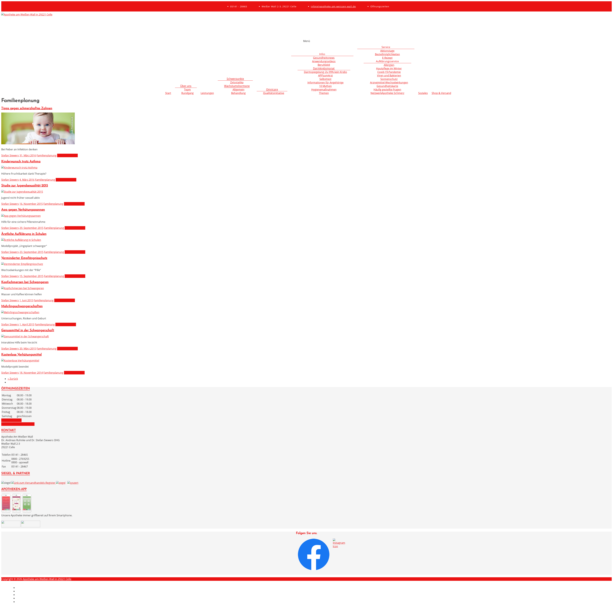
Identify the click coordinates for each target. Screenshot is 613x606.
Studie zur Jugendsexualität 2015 (24, 185)
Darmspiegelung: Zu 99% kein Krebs (325, 72)
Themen (324, 93)
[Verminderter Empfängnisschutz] (22, 264)
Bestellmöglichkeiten (387, 54)
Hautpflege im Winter (389, 68)
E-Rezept (387, 58)
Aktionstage (387, 51)
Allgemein (238, 89)
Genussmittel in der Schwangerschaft (27, 330)
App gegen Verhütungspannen (23, 209)
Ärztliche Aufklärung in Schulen (23, 234)
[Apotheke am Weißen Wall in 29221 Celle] (26, 14)
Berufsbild (324, 65)
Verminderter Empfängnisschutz (24, 258)
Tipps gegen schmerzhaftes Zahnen (26, 108)
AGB (19, 598)
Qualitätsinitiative (273, 93)
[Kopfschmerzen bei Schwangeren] (22, 288)
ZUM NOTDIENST (11, 420)
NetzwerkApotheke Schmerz (387, 93)
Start (168, 93)
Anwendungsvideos (324, 61)
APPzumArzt (325, 75)
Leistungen (207, 93)
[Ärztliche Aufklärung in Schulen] (21, 240)
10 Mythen (325, 86)
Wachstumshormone (237, 86)
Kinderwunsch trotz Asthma (21, 161)
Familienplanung (47, 155)
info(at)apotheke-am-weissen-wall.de (333, 6)
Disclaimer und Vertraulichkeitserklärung (41, 591)
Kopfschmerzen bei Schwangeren (25, 282)
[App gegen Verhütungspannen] (21, 216)
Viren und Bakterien (389, 75)
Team (187, 89)
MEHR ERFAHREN (67, 155)
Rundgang (187, 93)
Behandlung (238, 93)
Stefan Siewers (10, 155)
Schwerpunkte (235, 78)
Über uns (185, 86)
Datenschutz (24, 594)
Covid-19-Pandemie (389, 72)
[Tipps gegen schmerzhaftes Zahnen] (38, 143)
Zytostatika (236, 82)
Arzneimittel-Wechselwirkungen (389, 82)
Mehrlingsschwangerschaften (22, 306)
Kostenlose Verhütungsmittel (21, 354)
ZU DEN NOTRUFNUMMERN (17, 424)
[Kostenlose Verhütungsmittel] (20, 360)
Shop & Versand (441, 93)
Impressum (23, 587)
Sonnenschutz (388, 79)
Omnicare (272, 89)
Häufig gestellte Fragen (387, 89)
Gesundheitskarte (387, 86)
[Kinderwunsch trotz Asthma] (19, 167)
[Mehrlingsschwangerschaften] (20, 312)
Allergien (389, 65)
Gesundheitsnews (324, 58)
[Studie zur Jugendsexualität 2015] (22, 191)
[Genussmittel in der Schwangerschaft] (25, 336)
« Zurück (13, 378)
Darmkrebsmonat (324, 68)
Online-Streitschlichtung (30, 601)
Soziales (423, 93)
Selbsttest (325, 79)
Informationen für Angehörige (325, 82)
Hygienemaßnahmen (324, 89)
